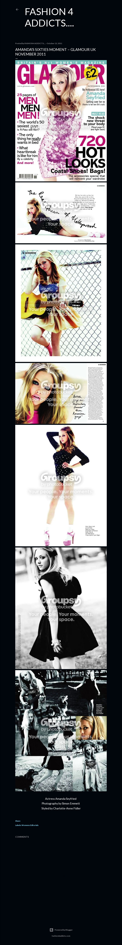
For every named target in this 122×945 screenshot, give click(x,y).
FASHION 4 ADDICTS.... (49, 17)
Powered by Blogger (64, 930)
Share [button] (17, 821)
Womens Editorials (30, 825)
